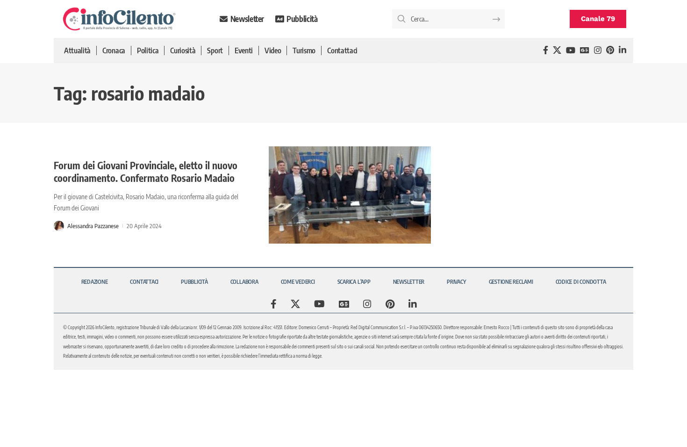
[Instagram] (598, 50)
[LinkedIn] (622, 50)
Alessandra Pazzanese (93, 226)
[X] (557, 50)
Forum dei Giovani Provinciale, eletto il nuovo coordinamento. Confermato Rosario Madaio (145, 171)
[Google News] (585, 50)
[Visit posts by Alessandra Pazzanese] (59, 226)
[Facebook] (546, 50)
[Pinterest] (610, 50)
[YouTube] (571, 50)
